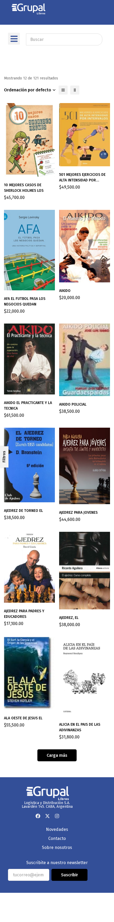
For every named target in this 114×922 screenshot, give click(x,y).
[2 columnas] (74, 90)
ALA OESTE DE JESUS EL (23, 718)
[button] (14, 39)
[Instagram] (57, 816)
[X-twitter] (47, 816)
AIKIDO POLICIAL (72, 404)
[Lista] (63, 90)
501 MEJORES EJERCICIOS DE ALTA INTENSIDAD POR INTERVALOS (82, 180)
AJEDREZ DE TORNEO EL (23, 510)
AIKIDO (65, 290)
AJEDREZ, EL (68, 617)
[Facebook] (38, 816)
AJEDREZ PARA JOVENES (78, 512)
